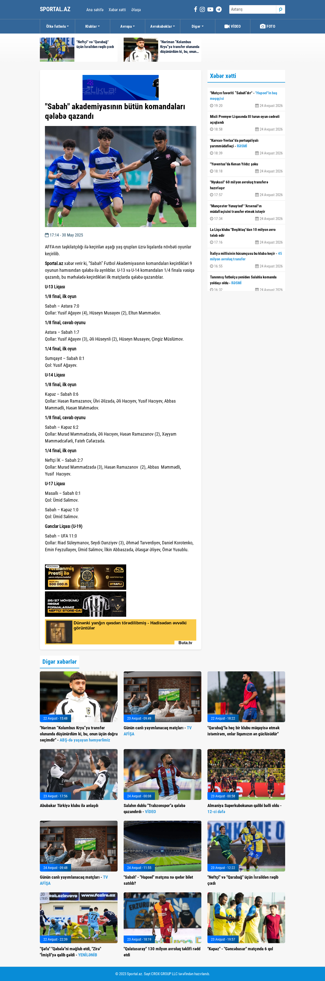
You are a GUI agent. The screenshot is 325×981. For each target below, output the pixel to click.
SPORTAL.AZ (56, 9)
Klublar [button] (91, 26)
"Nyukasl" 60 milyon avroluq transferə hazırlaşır (246, 188)
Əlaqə (136, 9)
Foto (270, 26)
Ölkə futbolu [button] (56, 26)
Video (235, 26)
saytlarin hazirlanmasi (65, 558)
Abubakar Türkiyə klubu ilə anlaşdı (69, 805)
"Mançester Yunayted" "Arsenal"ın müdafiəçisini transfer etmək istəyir (246, 212)
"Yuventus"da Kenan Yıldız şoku (246, 167)
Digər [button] (196, 26)
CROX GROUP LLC (164, 974)
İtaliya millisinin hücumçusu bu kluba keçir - (246, 259)
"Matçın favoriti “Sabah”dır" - (246, 99)
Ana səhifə (94, 9)
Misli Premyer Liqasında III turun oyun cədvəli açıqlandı (246, 123)
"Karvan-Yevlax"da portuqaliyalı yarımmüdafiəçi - (246, 146)
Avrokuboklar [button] (161, 26)
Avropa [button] (126, 26)
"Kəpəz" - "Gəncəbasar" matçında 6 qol (240, 948)
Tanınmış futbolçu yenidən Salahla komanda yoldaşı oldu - (246, 283)
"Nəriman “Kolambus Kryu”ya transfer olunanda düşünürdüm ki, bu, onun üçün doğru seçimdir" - (79, 733)
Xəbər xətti (117, 9)
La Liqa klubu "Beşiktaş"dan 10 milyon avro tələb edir (246, 236)
